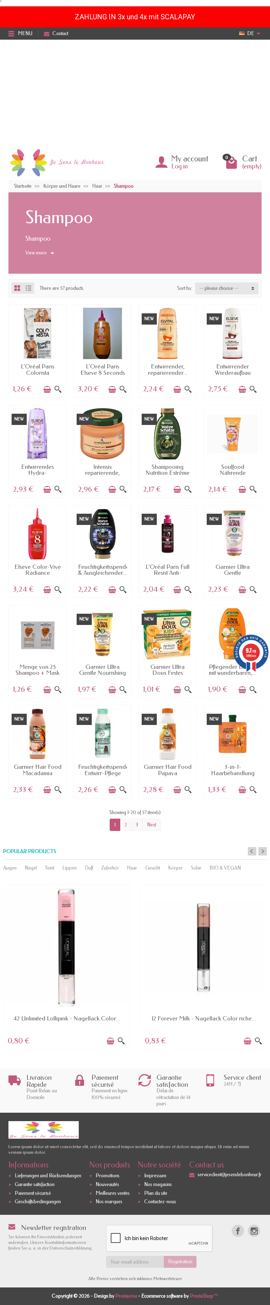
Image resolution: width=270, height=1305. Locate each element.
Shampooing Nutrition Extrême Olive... (167, 472)
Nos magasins (158, 1184)
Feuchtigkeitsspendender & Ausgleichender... (109, 569)
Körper (175, 868)
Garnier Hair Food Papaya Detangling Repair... (168, 775)
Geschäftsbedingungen (38, 1202)
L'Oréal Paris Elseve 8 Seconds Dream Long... (103, 372)
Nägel (31, 868)
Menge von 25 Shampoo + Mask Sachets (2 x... (37, 673)
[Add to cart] (47, 389)
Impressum (155, 1176)
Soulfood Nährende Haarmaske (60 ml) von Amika (232, 475)
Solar (196, 868)
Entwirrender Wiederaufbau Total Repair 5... (232, 372)
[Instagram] (254, 1231)
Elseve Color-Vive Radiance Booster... (37, 572)
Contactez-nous (160, 1202)
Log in (179, 166)
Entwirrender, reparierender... (167, 369)
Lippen (69, 868)
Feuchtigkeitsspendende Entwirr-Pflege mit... (108, 773)
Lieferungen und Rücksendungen (48, 1176)
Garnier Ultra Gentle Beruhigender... (232, 572)
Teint (49, 868)
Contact (60, 33)
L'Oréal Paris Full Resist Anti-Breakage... (167, 572)
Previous (252, 851)
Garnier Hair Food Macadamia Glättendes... (38, 773)
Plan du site (155, 1193)
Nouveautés (107, 1184)
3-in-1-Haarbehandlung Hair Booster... (233, 773)
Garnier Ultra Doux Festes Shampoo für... (168, 673)
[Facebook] (238, 1231)
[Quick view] (58, 389)
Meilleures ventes (113, 1193)
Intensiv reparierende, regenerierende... (103, 472)
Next (151, 825)
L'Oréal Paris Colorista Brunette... (37, 372)
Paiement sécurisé (33, 1193)
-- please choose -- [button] (218, 288)
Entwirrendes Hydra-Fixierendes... (37, 472)
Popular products (29, 851)
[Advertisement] (135, 92)
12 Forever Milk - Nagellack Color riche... (204, 1018)
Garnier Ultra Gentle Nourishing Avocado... (102, 673)
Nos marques (109, 1202)
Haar (132, 868)
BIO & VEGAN (225, 868)
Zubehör (110, 868)
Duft (89, 868)
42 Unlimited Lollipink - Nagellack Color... (66, 1018)
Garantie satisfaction (34, 1184)
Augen (10, 868)
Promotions (108, 1176)
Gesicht (152, 868)
